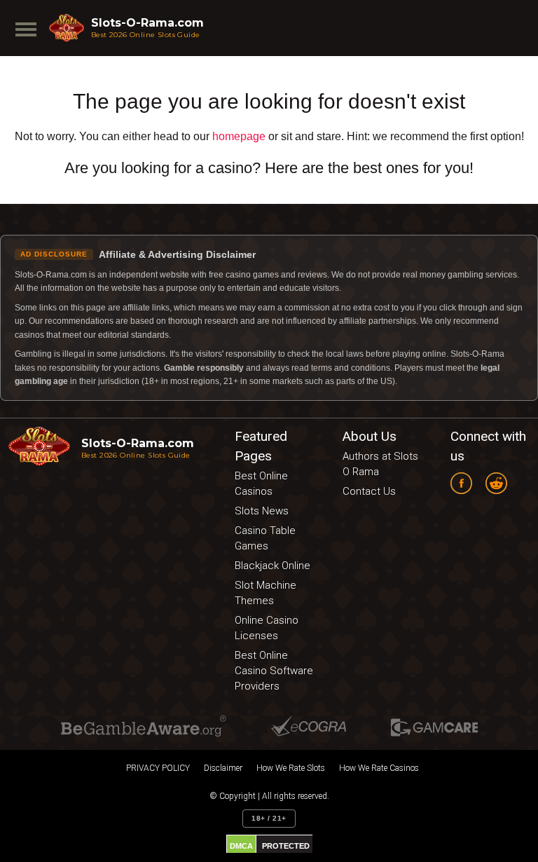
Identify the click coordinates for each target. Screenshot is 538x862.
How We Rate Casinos (379, 768)
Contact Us (369, 491)
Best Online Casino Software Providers (274, 670)
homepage (238, 136)
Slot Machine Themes (265, 593)
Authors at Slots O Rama (380, 464)
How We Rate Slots (290, 768)
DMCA (241, 846)
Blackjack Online (272, 565)
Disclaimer (223, 768)
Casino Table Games (265, 538)
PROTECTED (286, 846)
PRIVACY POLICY (158, 768)
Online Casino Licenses (266, 628)
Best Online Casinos (261, 484)
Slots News (262, 511)
